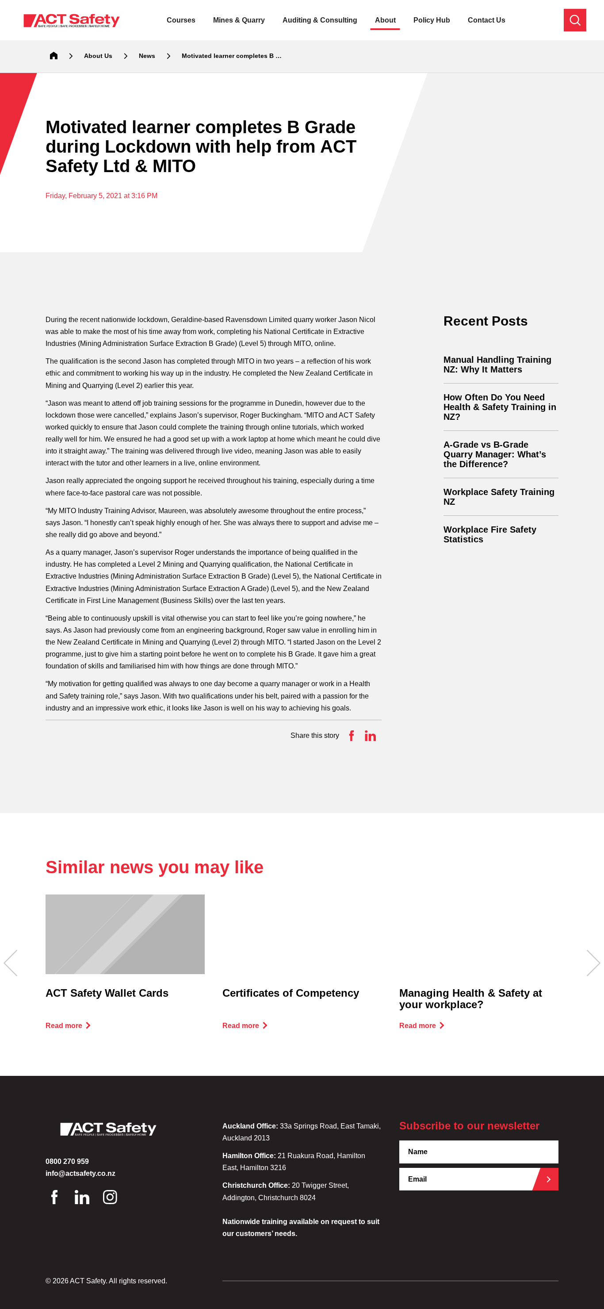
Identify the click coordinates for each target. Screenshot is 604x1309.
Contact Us (486, 20)
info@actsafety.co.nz (80, 1173)
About (385, 20)
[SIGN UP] (551, 1179)
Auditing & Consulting (320, 20)
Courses (181, 20)
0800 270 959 (67, 1161)
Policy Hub (431, 20)
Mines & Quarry (239, 20)
